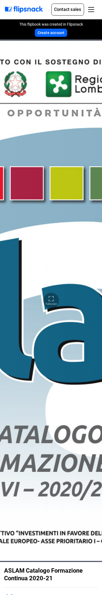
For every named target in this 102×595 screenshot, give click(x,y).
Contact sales (67, 9)
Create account (51, 33)
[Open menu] (91, 10)
